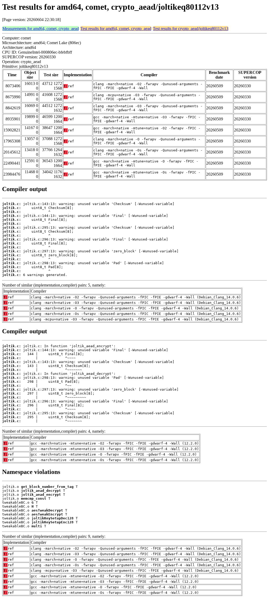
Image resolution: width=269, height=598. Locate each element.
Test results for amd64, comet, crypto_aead (115, 28)
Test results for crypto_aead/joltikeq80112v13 (190, 28)
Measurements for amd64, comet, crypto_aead (40, 28)
